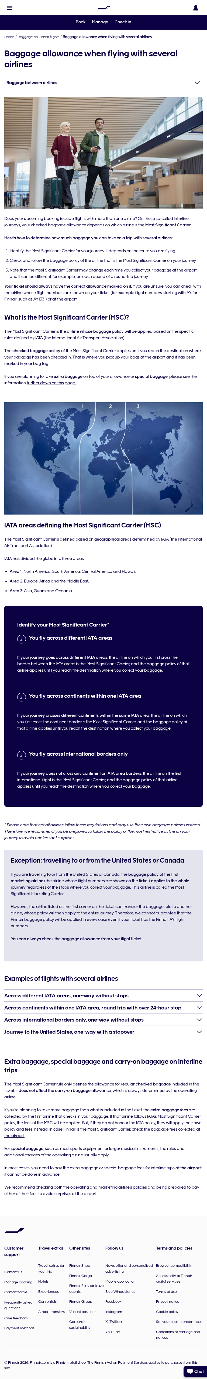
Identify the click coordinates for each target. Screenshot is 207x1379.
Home (9, 37)
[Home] (103, 7)
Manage (100, 22)
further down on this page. (51, 383)
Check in (123, 22)
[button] (9, 7)
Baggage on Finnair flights (38, 37)
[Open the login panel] (196, 7)
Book (80, 22)
